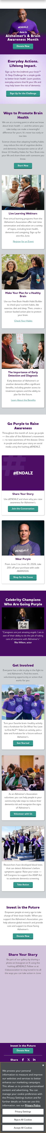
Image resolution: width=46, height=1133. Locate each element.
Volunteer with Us (23, 813)
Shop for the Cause (23, 577)
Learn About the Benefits (23, 400)
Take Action (23, 884)
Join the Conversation (23, 508)
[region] (23, 1097)
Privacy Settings (23, 1111)
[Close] (43, 1065)
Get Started (23, 743)
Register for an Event (23, 241)
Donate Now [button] (23, 1050)
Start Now (23, 165)
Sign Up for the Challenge (23, 93)
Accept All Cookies (23, 1127)
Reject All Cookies (23, 1119)
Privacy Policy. (33, 1105)
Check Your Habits (23, 320)
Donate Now (23, 46)
